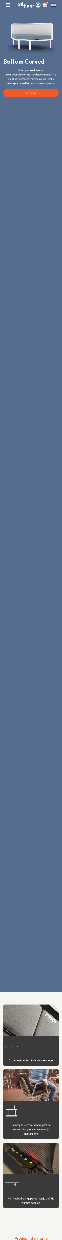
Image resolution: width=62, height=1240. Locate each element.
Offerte (31, 93)
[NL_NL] (54, 5)
